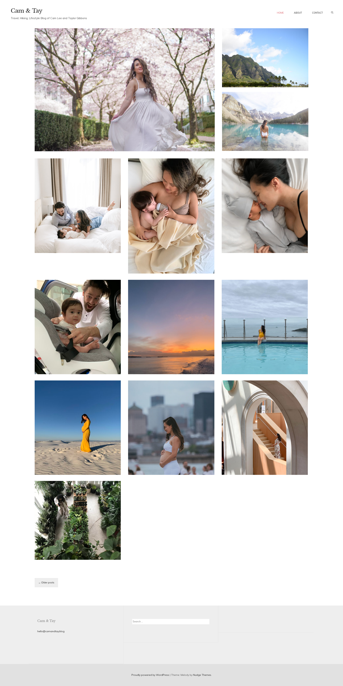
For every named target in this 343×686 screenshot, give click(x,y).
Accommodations (261, 443)
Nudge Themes (202, 675)
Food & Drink (291, 443)
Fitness (193, 450)
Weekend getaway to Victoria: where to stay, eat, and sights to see (167, 361)
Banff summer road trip (265, 144)
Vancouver (101, 122)
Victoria (146, 347)
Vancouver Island (281, 347)
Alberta (255, 133)
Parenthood (171, 240)
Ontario (232, 448)
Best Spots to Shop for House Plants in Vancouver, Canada (73, 546)
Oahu (264, 52)
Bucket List (275, 133)
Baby (160, 240)
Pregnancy (279, 256)
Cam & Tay (27, 10)
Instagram (249, 137)
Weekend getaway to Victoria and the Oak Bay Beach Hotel (264, 361)
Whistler (100, 253)
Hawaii (255, 52)
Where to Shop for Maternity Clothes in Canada (71, 461)
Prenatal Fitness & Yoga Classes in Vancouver (168, 465)
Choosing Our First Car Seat (75, 365)
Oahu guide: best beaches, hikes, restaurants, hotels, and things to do (264, 70)
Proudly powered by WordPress (150, 675)
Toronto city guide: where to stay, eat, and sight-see (260, 461)
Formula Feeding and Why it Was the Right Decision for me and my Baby (170, 257)
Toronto (242, 448)
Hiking (238, 137)
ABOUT (298, 12)
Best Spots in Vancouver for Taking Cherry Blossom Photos (124, 137)
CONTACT (317, 12)
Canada (89, 122)
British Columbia (73, 122)
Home (280, 12)
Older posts (47, 582)
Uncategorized (236, 260)
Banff (264, 133)
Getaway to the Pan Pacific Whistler (68, 264)
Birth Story (244, 267)
